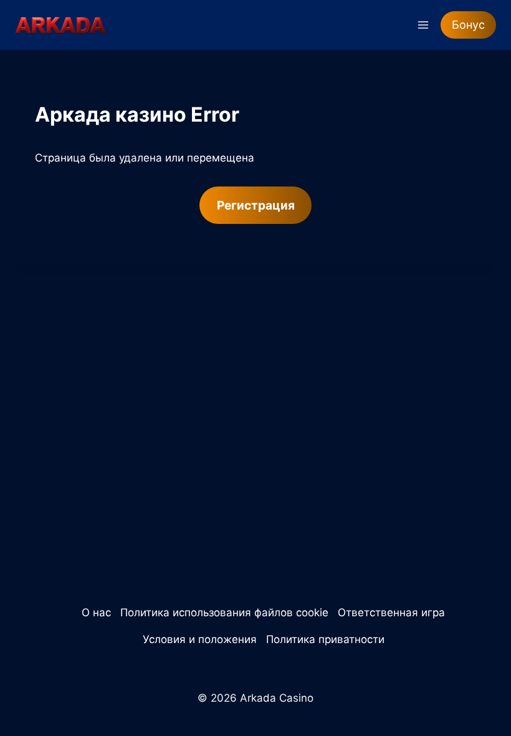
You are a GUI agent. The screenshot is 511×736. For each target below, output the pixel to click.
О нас (96, 612)
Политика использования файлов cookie (224, 612)
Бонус (468, 24)
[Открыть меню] (422, 24)
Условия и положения (200, 639)
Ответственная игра (391, 612)
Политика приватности (325, 639)
